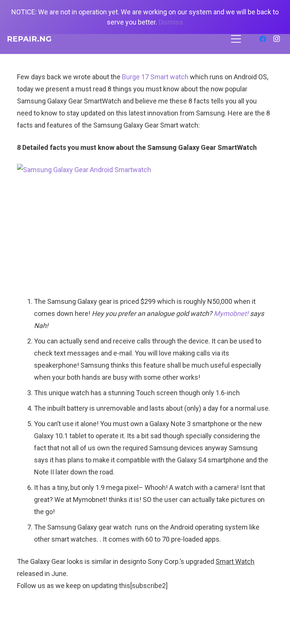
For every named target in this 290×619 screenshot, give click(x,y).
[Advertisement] (145, 239)
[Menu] (236, 38)
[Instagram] (276, 39)
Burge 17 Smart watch (155, 77)
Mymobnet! (231, 313)
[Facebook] (263, 39)
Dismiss (171, 22)
